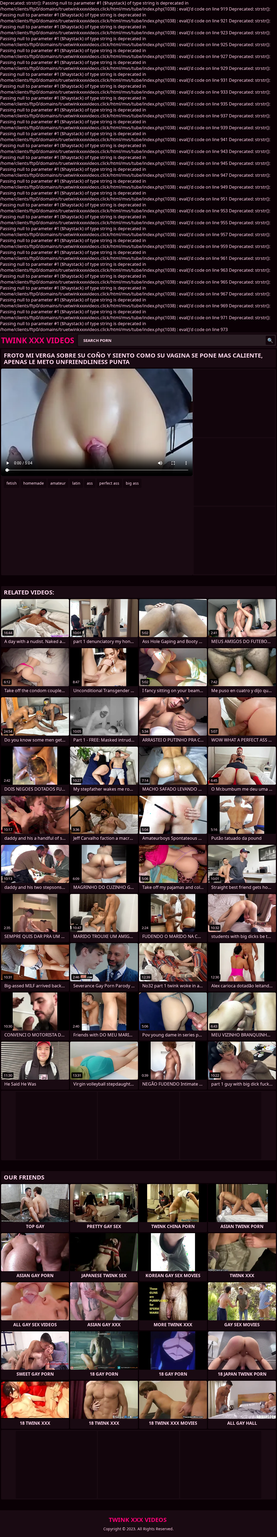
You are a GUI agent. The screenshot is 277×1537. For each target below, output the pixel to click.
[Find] (270, 340)
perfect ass (109, 483)
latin (76, 483)
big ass (132, 483)
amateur (58, 483)
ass (90, 483)
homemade (33, 483)
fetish (11, 483)
